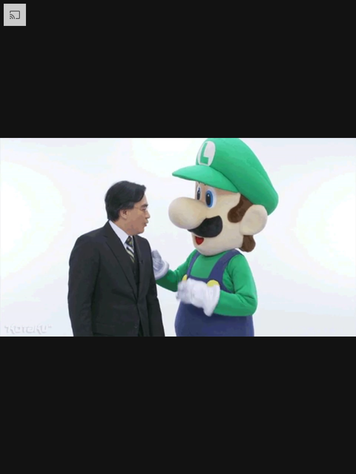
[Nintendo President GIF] (178, 237)
